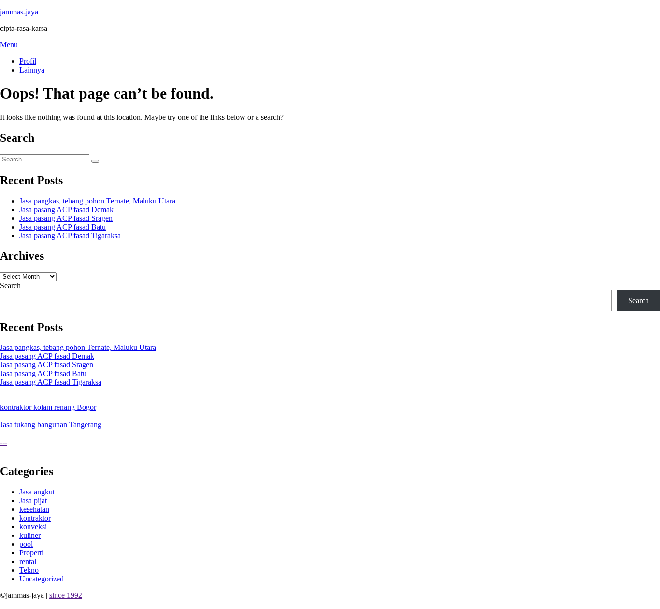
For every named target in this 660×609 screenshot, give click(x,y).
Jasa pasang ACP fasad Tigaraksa (70, 236)
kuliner (30, 535)
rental (27, 561)
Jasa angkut (37, 492)
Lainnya (31, 70)
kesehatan (34, 509)
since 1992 (65, 595)
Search (10, 285)
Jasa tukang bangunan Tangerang (50, 424)
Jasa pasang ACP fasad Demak (66, 209)
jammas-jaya (19, 12)
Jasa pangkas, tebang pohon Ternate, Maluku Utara (97, 201)
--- (3, 442)
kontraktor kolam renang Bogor (48, 407)
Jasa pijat (33, 500)
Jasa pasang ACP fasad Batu (62, 227)
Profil (27, 61)
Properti (31, 553)
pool (26, 544)
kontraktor (35, 518)
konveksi (33, 526)
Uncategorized (41, 579)
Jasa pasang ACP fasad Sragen (66, 218)
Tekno (29, 570)
